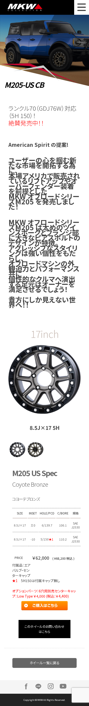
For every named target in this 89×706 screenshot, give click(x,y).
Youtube (63, 686)
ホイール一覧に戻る (45, 662)
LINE (38, 686)
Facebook (26, 686)
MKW (27, 7)
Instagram (50, 686)
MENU (81, 7)
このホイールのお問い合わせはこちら (44, 629)
